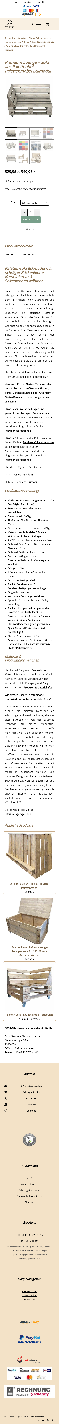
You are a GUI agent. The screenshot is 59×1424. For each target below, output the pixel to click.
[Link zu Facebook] (38, 1420)
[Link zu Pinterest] (52, 1420)
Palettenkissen (29, 1291)
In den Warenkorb (30, 219)
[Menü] (37, 24)
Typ (13, 202)
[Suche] (30, 24)
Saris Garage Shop (26, 38)
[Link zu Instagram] (48, 1420)
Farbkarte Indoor (23, 474)
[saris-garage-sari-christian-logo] (24, 24)
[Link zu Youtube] (43, 1420)
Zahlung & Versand (29, 1190)
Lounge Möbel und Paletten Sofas (19, 42)
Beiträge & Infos (31, 1092)
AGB (29, 1178)
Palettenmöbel (42, 38)
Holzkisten (29, 1299)
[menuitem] (23, 2)
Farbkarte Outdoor (26, 482)
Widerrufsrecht (29, 1184)
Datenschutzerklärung (29, 1196)
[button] (31, 229)
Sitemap (29, 1202)
